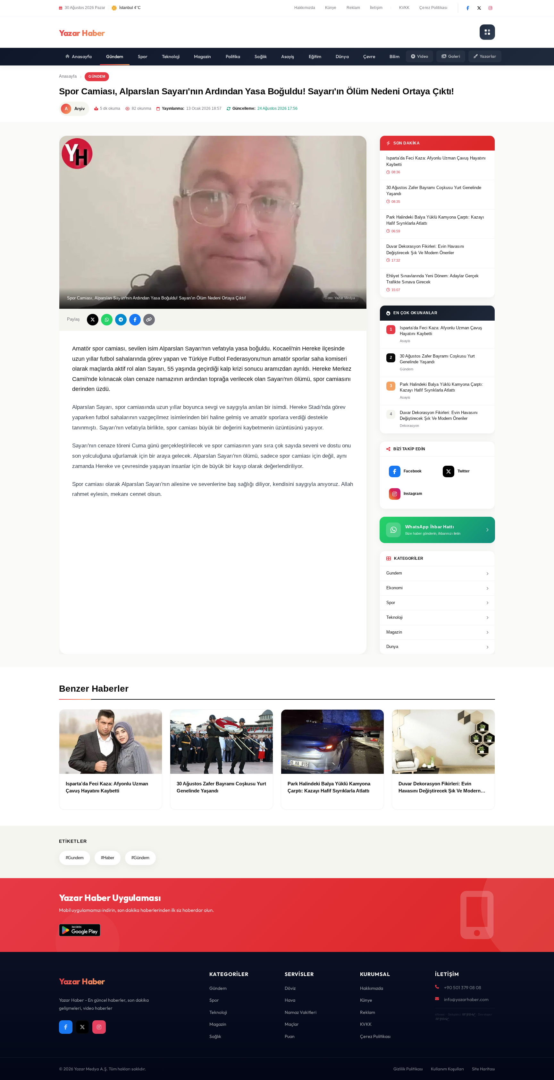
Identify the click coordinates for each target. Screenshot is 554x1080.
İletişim (376, 7)
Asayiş (287, 56)
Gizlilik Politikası (408, 1068)
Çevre (369, 56)
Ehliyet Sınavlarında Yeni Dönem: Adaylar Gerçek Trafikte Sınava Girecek (432, 279)
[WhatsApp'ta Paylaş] (107, 319)
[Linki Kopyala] (149, 319)
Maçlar (292, 1024)
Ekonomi (394, 587)
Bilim (394, 56)
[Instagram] (490, 8)
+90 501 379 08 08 (462, 987)
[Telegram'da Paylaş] (121, 319)
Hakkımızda (304, 7)
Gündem (114, 56)
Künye (331, 7)
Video (422, 56)
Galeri (454, 56)
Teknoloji (171, 56)
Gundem (394, 573)
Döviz (290, 988)
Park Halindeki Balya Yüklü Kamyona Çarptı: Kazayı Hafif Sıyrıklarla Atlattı (435, 220)
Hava (290, 1000)
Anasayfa (82, 56)
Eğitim (315, 56)
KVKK (404, 7)
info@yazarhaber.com (466, 999)
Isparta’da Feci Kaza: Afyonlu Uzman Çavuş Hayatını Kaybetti (436, 161)
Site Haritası (483, 1068)
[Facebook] (468, 8)
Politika (233, 56)
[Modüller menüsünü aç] (487, 32)
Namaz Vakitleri (300, 1012)
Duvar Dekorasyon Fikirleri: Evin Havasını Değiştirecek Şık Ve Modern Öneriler (425, 249)
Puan (290, 1036)
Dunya (392, 646)
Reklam (353, 7)
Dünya (342, 56)
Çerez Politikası (433, 7)
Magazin (202, 56)
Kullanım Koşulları (447, 1068)
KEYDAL (468, 1014)
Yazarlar (488, 56)
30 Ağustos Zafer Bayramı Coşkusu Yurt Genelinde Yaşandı (433, 190)
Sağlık (261, 56)
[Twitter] (479, 8)
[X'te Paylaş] (92, 319)
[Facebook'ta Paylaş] (135, 319)
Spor (142, 56)
